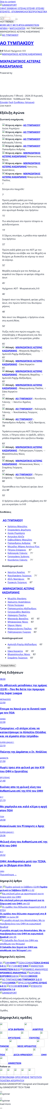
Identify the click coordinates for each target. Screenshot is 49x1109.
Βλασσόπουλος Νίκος (19, 654)
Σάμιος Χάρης (15, 625)
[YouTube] (17, 1073)
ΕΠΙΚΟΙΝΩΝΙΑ (7, 1077)
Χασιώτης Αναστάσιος (19, 601)
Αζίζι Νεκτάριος (16, 578)
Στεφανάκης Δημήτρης (19, 529)
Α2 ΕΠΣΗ (28, 8)
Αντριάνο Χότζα (16, 536)
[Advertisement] (24, 92)
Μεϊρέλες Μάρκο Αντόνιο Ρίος (23, 546)
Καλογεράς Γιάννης (17, 553)
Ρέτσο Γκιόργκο (16, 605)
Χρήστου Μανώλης (17, 526)
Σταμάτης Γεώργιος (18, 657)
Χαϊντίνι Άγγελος (16, 572)
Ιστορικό (29, 102)
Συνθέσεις (19, 102)
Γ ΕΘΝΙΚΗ (10, 8)
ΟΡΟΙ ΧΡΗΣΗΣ (22, 1077)
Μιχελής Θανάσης (17, 598)
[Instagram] (10, 1073)
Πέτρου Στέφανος (17, 549)
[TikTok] (31, 1073)
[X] (24, 1073)
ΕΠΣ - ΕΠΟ (11, 11)
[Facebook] (3, 1073)
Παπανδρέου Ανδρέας (19, 543)
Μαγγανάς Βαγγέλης (18, 618)
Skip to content (8, 1)
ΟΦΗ (2, 8)
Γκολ (11, 102)
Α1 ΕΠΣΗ (19, 8)
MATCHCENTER (17, 28)
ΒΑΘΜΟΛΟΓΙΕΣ (24, 11)
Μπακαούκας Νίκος (18, 621)
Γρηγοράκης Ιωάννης (18, 556)
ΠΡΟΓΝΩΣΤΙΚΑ (39, 11)
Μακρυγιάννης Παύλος (20, 628)
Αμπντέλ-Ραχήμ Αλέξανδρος (22, 644)
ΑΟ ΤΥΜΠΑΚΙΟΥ (17, 43)
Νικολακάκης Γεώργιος (20, 575)
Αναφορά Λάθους (8, 666)
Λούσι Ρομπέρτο (16, 533)
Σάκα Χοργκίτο (15, 651)
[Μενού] (16, 19)
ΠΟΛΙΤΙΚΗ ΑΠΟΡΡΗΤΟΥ (12, 1080)
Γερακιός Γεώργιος (17, 582)
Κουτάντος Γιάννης (17, 559)
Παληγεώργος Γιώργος (19, 631)
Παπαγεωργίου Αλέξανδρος (22, 608)
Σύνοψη (4, 102)
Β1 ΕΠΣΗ (37, 8)
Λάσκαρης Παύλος (17, 615)
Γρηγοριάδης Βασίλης (19, 611)
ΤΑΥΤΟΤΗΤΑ (36, 1077)
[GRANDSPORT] (8, 5)
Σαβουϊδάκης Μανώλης (20, 539)
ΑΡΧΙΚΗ (4, 28)
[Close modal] (1, 1091)
